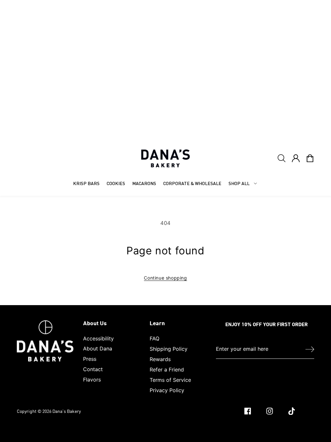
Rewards (160, 359)
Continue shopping (165, 278)
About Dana (97, 348)
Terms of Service (170, 380)
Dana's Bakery (66, 411)
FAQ (154, 338)
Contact (93, 369)
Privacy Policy (167, 390)
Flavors (92, 379)
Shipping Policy (168, 349)
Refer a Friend (167, 369)
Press (89, 359)
